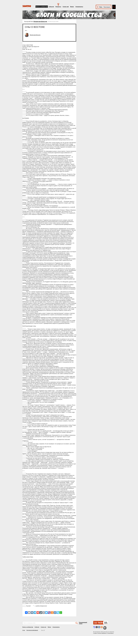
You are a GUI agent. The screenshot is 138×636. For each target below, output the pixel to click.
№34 (100, 622)
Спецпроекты (79, 6)
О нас (23, 630)
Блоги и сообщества (42, 6)
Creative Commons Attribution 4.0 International (103, 633)
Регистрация (106, 7)
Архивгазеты (105, 623)
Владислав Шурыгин (40, 21)
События (51, 6)
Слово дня (66, 6)
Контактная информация (32, 630)
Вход (100, 7)
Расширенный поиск (83, 623)
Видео (72, 6)
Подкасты (58, 6)
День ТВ (43, 630)
